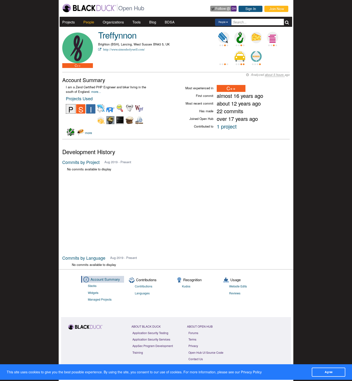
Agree (328, 372)
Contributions (143, 286)
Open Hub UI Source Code (205, 352)
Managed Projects (100, 299)
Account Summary (105, 279)
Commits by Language (83, 258)
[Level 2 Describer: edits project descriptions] (223, 37)
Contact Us (195, 359)
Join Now (276, 9)
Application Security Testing (150, 333)
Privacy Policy (251, 372)
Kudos (186, 286)
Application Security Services (151, 339)
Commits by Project (81, 162)
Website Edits (238, 286)
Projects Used (79, 98)
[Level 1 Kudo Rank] (256, 56)
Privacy (193, 346)
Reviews (234, 293)
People (88, 21)
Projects (68, 21)
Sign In (250, 9)
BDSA (170, 21)
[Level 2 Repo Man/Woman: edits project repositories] (240, 37)
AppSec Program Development (152, 346)
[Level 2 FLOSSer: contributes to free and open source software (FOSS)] (223, 56)
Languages (142, 293)
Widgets (93, 293)
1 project (227, 126)
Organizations (113, 21)
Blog (152, 21)
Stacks (92, 286)
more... (96, 91)
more (88, 132)
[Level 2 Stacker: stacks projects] (272, 37)
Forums (193, 333)
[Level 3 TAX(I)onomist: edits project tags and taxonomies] (240, 56)
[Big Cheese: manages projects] (256, 37)
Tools (136, 21)
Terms (192, 339)
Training (137, 352)
